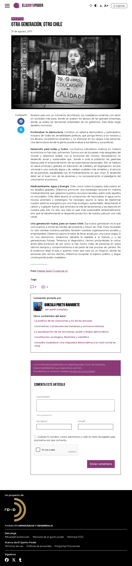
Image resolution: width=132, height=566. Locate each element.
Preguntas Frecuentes (67, 546)
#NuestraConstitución (17, 537)
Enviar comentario (101, 464)
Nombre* (42, 421)
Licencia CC (61, 271)
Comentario (43, 396)
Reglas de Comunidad (82, 371)
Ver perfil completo (56, 309)
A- (101, 6)
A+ (106, 6)
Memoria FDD (75, 537)
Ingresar (120, 5)
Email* (81, 421)
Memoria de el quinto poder (48, 537)
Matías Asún (44, 271)
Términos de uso (14, 546)
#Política (17, 19)
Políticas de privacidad (39, 546)
